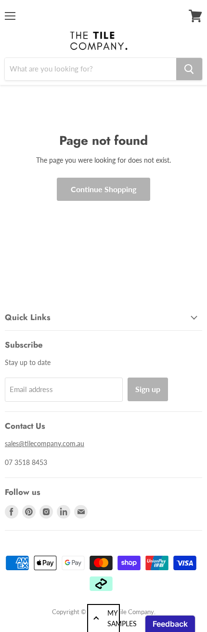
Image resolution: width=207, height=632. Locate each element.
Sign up (147, 388)
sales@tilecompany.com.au (44, 443)
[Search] (189, 69)
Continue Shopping (103, 189)
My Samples (113, 618)
